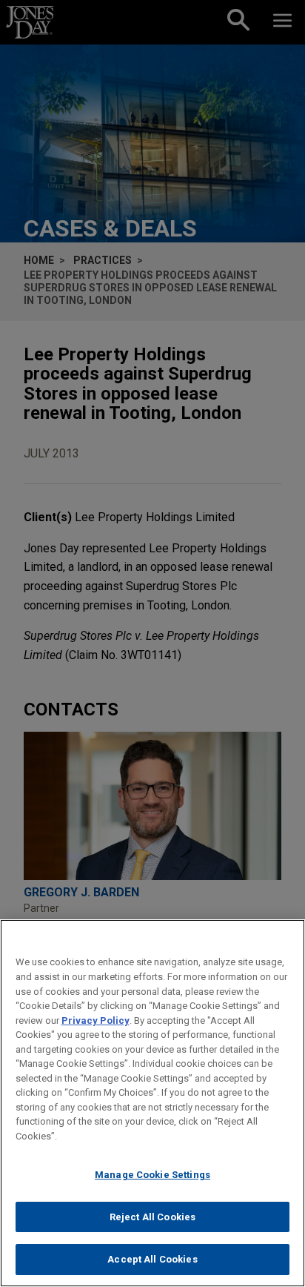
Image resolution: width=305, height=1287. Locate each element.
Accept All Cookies (152, 1259)
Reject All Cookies (152, 1217)
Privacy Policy (95, 1020)
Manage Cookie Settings (152, 1174)
